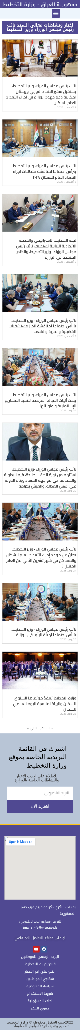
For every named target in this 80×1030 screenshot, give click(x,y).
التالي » (32, 727)
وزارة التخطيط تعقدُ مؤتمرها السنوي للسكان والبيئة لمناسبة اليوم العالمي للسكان (44, 703)
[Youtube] (36, 949)
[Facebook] (44, 949)
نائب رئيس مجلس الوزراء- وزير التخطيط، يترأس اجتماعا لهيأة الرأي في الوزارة (43, 632)
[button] (56, 13)
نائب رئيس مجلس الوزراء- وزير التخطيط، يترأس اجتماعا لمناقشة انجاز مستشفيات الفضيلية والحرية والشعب (42, 326)
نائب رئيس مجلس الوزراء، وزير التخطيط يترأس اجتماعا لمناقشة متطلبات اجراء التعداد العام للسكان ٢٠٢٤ (44, 171)
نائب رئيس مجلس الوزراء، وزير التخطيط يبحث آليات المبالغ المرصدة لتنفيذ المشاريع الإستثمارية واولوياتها (40, 400)
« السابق (46, 727)
